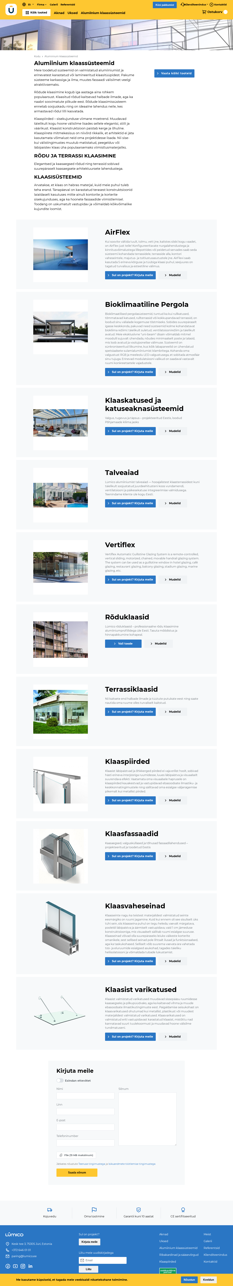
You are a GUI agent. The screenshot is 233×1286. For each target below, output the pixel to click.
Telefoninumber (67, 1136)
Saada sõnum (77, 1172)
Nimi (59, 1089)
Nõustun (189, 1279)
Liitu (88, 1269)
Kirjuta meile (90, 1241)
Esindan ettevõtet (78, 1080)
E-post (60, 1120)
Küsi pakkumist (165, 4)
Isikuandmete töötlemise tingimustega (131, 1163)
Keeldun (208, 1279)
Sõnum (124, 1089)
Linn (59, 1104)
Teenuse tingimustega (92, 1163)
